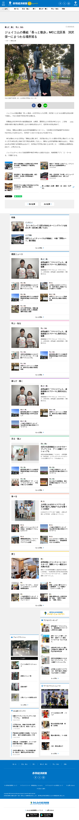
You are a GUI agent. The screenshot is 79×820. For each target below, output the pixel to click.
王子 (7, 40)
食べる (16, 9)
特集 (63, 9)
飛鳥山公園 (13, 40)
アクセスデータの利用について (55, 785)
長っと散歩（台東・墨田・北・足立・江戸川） (56, 187)
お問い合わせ (71, 785)
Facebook (60, 3)
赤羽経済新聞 (17, 3)
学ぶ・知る (54, 9)
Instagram (68, 3)
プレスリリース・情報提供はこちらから (32, 785)
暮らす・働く (43, 9)
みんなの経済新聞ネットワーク (39, 803)
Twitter (64, 3)
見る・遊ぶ (25, 9)
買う (34, 9)
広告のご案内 (41, 788)
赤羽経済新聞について (11, 785)
